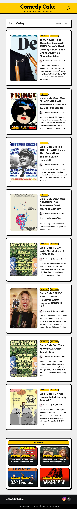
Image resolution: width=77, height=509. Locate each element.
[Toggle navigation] (7, 8)
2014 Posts (44, 244)
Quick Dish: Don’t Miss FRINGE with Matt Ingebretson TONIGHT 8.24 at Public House (53, 102)
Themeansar (54, 506)
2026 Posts (15, 456)
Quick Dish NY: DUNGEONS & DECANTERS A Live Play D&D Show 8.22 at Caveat (53, 483)
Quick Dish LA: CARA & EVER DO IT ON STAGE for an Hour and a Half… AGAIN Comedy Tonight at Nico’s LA (22, 462)
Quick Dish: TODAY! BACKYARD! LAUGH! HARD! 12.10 (52, 251)
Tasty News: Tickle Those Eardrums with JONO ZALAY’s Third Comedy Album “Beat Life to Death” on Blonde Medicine (52, 48)
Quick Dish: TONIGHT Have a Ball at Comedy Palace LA (53, 397)
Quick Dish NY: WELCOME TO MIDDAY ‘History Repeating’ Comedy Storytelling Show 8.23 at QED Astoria (54, 462)
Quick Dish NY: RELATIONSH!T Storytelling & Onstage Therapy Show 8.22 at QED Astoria (22, 484)
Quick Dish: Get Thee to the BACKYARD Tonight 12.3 (52, 348)
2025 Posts (44, 36)
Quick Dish (54, 36)
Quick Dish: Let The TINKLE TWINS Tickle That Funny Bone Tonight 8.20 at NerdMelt (52, 153)
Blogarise (44, 506)
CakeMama (46, 61)
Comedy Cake (38, 6)
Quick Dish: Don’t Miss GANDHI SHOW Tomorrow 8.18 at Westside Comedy (52, 203)
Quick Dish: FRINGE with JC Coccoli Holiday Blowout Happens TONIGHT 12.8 (51, 300)
